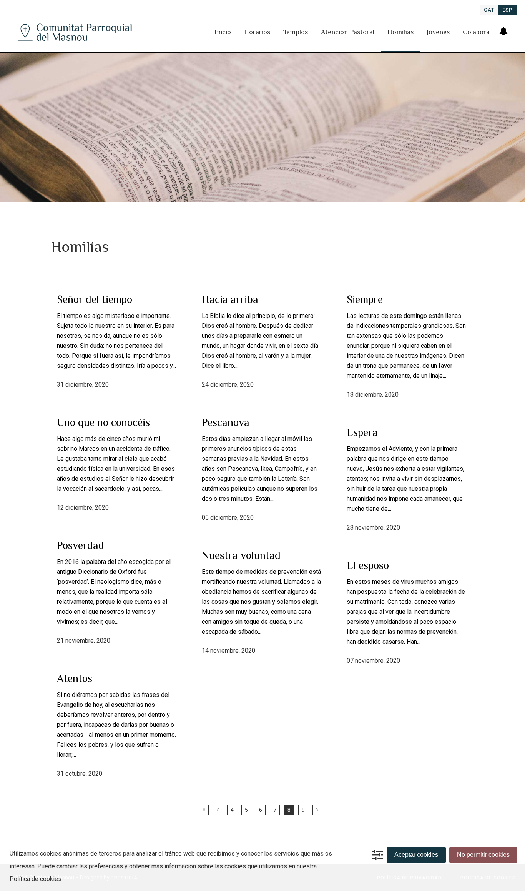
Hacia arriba (230, 299)
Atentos (74, 678)
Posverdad (80, 545)
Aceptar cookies (416, 854)
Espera (362, 432)
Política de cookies (35, 879)
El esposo (368, 565)
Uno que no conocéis (103, 422)
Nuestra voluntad (241, 555)
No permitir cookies (483, 854)
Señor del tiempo (94, 299)
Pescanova (225, 422)
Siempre (365, 299)
